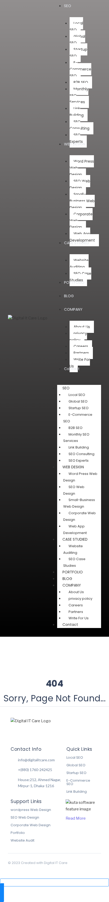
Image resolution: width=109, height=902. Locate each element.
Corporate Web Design (79, 516)
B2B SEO (76, 427)
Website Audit (22, 840)
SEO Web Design (73, 490)
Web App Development (75, 529)
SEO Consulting (81, 453)
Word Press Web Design (80, 477)
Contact (70, 624)
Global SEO (78, 401)
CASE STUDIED (75, 539)
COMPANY (71, 585)
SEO (66, 388)
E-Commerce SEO (77, 418)
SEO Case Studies (74, 562)
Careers (76, 605)
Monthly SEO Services (76, 437)
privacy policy (80, 598)
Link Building (79, 447)
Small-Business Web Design (79, 503)
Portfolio (18, 832)
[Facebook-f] (13, 732)
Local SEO (77, 394)
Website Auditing (73, 549)
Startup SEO (79, 407)
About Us (76, 591)
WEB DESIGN (73, 467)
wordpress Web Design (31, 809)
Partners (76, 611)
